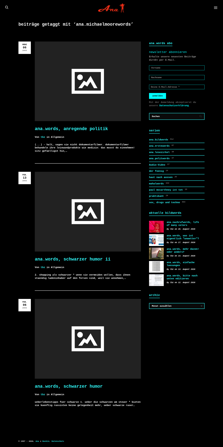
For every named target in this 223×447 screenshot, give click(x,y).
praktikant (158, 196)
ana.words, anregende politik (71, 128)
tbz (43, 137)
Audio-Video (159, 164)
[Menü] (215, 8)
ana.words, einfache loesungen (181, 264)
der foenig (158, 171)
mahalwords (159, 183)
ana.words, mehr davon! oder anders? (183, 250)
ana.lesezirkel (161, 152)
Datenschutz (58, 441)
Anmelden (157, 96)
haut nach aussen (163, 177)
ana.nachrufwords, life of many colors (183, 224)
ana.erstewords (161, 145)
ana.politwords (161, 158)
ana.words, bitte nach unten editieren (182, 277)
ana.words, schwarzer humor (69, 386)
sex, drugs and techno (167, 202)
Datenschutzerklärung (174, 105)
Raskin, (46, 441)
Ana (37, 441)
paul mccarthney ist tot (168, 189)
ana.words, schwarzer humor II (73, 259)
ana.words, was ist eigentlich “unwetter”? (183, 237)
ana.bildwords (161, 139)
